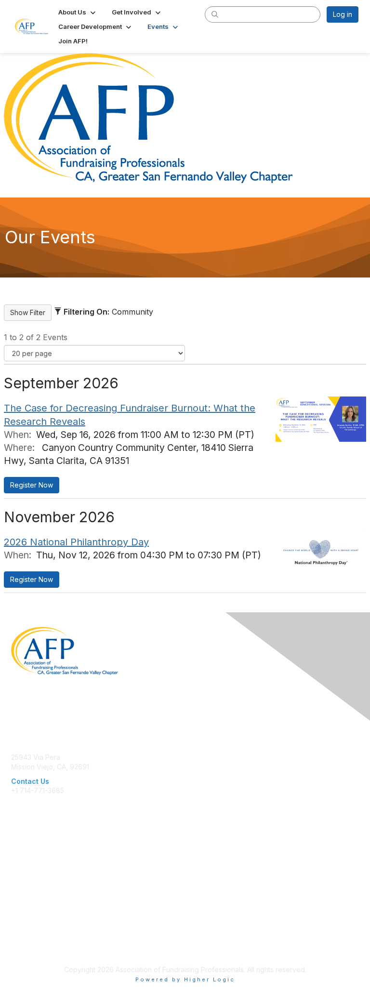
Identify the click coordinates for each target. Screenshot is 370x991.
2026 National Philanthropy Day (76, 542)
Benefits (24, 873)
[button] (78, 12)
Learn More (29, 882)
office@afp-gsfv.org (43, 800)
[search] (215, 14)
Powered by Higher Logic (185, 979)
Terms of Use (32, 945)
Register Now (31, 485)
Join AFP (25, 863)
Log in (342, 14)
